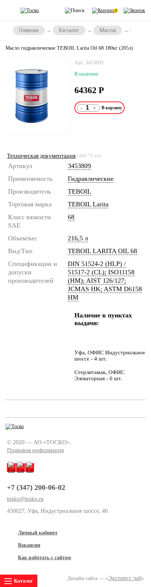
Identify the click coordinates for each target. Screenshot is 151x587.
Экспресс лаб (124, 578)
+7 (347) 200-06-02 (36, 487)
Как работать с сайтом (44, 557)
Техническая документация (41, 156)
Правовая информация (35, 450)
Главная (28, 30)
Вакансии (29, 545)
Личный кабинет (38, 532)
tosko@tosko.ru (25, 499)
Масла (108, 30)
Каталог (69, 30)
